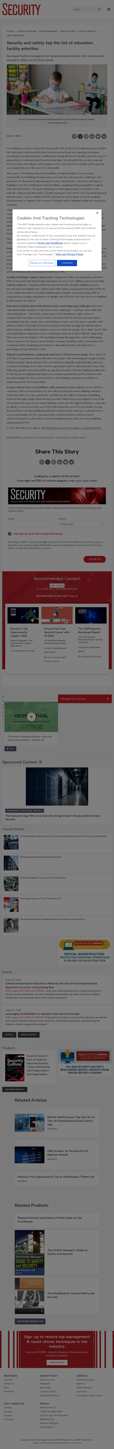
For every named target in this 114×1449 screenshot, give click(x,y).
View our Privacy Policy (69, 254)
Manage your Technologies (42, 263)
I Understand (67, 263)
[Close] (97, 213)
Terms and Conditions (50, 243)
